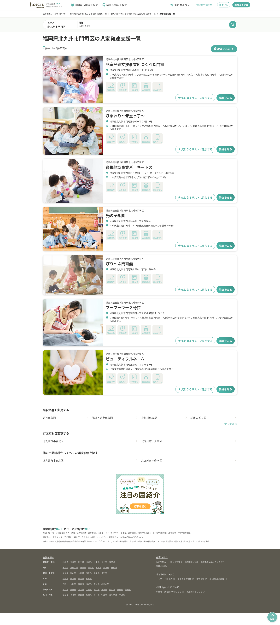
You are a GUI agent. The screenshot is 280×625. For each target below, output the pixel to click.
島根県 (73, 589)
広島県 (89, 589)
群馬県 (114, 567)
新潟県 (65, 572)
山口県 (96, 589)
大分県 (96, 594)
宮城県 (89, 561)
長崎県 (81, 594)
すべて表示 (230, 424)
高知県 (128, 589)
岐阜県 (73, 578)
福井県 (89, 572)
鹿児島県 (113, 594)
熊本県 (89, 594)
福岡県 (65, 594)
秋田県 (96, 561)
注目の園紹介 (162, 566)
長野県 (104, 572)
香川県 (112, 589)
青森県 (73, 561)
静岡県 (81, 578)
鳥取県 (65, 589)
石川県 (81, 572)
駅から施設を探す (114, 5)
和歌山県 (105, 583)
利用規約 (168, 578)
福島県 (112, 561)
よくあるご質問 (184, 578)
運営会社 (200, 578)
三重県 (89, 578)
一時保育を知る (175, 561)
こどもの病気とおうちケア (212, 561)
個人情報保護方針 (217, 578)
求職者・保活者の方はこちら (168, 591)
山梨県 (96, 572)
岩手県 (81, 561)
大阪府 (65, 583)
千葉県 (91, 567)
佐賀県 (73, 594)
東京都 (65, 567)
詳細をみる (225, 98)
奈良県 (96, 583)
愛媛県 (120, 589)
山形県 (104, 561)
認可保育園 (49, 417)
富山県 (73, 572)
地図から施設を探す (84, 5)
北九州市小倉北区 (53, 441)
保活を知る (161, 561)
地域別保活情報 (191, 561)
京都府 (81, 583)
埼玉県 (83, 567)
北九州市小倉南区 (151, 441)
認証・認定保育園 (102, 417)
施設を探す (48, 557)
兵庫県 (73, 583)
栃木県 (106, 567)
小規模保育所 (149, 417)
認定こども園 (198, 417)
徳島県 (104, 589)
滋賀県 (89, 583)
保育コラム (162, 557)
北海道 (65, 561)
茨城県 (98, 567)
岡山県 (81, 589)
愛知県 (65, 578)
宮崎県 (104, 594)
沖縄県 (122, 594)
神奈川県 (74, 567)
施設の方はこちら (205, 4)
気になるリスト (181, 5)
